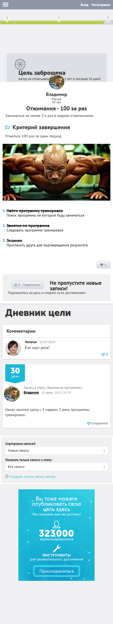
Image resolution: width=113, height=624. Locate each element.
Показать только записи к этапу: (28, 460)
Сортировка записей (20, 443)
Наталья (31, 342)
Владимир (31, 392)
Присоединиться (56, 571)
